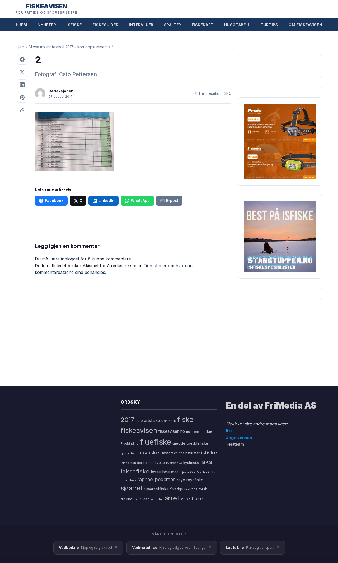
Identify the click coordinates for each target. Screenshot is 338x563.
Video (145, 499)
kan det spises (141, 463)
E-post (172, 200)
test (187, 489)
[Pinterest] (22, 97)
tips (195, 489)
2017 (127, 419)
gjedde (178, 443)
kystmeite (191, 463)
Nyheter (46, 24)
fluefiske (155, 442)
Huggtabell (237, 24)
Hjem (21, 24)
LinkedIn (106, 200)
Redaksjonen (61, 91)
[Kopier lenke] (22, 110)
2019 (139, 421)
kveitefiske (174, 463)
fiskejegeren (195, 432)
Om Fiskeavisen (305, 24)
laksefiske (135, 471)
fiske (185, 419)
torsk (203, 489)
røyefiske (194, 479)
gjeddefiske (197, 443)
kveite (160, 463)
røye (181, 479)
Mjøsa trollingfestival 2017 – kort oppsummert (68, 47)
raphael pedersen (157, 479)
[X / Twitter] (22, 72)
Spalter (172, 24)
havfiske (148, 452)
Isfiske (74, 24)
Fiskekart (203, 24)
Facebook (54, 200)
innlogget (70, 258)
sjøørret (131, 488)
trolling (127, 499)
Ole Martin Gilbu (203, 472)
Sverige (176, 489)
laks (206, 461)
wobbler (157, 499)
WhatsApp (140, 200)
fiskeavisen (139, 430)
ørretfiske (192, 498)
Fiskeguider (105, 24)
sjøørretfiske (156, 488)
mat (174, 472)
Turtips (269, 24)
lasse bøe (160, 472)
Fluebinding (130, 443)
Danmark (168, 421)
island (125, 463)
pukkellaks (128, 480)
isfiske (209, 452)
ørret (171, 498)
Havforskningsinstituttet (180, 453)
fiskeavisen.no (171, 431)
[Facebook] (22, 59)
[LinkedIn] (22, 84)
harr (134, 453)
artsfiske (152, 420)
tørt (136, 499)
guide (125, 453)
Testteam (235, 444)
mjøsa (184, 472)
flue (209, 431)
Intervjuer (141, 24)
